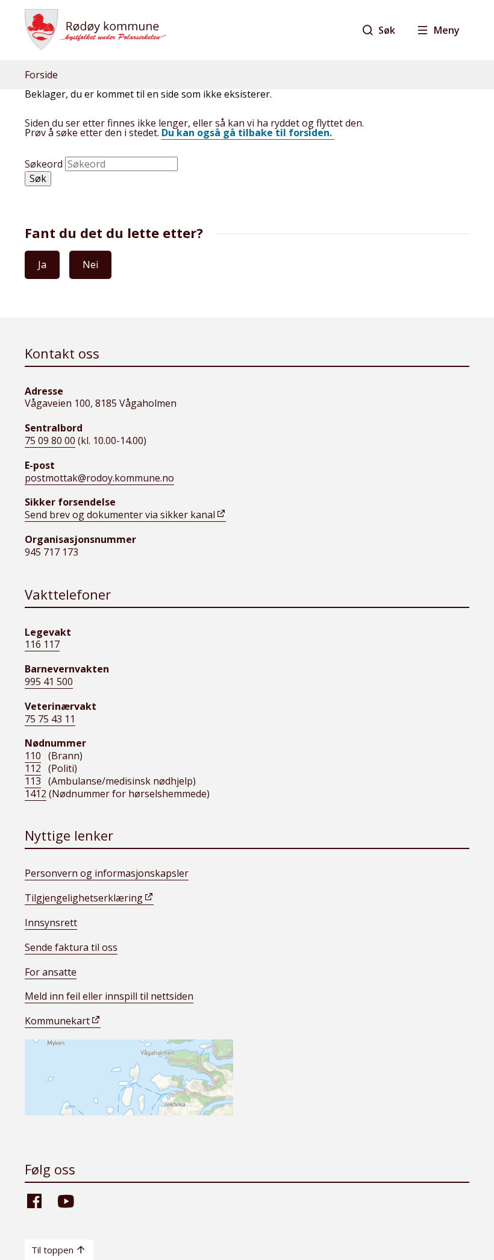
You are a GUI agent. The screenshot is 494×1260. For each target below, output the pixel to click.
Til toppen (52, 1250)
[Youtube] (65, 1207)
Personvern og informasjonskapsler (107, 873)
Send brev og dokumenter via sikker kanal (120, 514)
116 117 (42, 644)
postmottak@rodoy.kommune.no (99, 477)
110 (33, 755)
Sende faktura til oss (71, 947)
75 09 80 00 (50, 440)
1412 (35, 793)
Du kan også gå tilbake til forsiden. (247, 132)
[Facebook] (34, 1207)
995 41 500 (49, 681)
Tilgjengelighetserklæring (84, 897)
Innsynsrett (51, 922)
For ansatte (51, 972)
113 (33, 781)
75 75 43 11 (50, 719)
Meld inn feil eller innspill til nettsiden (109, 996)
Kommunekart (57, 1020)
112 (33, 768)
